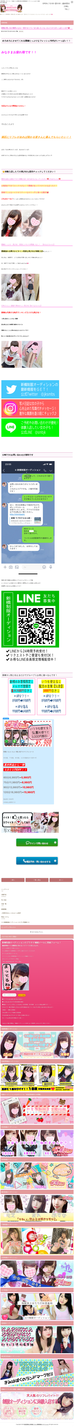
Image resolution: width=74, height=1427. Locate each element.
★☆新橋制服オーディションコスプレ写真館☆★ (15, 922)
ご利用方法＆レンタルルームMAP (11, 913)
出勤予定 (3, 894)
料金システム (5, 917)
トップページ (5, 889)
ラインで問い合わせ (39, 843)
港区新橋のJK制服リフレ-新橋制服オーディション (36, 1424)
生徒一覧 (3, 904)
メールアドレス (6, 992)
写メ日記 (3, 900)
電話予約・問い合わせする (38, 861)
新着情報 (3, 909)
